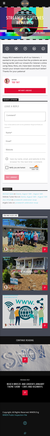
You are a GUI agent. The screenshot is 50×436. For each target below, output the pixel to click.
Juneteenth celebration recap (25, 200)
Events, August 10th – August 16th (29, 194)
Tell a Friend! (25, 310)
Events (6, 221)
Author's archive (25, 90)
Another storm (25, 354)
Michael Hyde (8, 194)
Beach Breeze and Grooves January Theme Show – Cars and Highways (25, 385)
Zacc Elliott (7, 200)
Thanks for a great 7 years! (25, 234)
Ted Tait (21, 33)
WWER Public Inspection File (15, 415)
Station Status (25, 15)
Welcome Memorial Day (25, 272)
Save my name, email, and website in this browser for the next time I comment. (27, 159)
